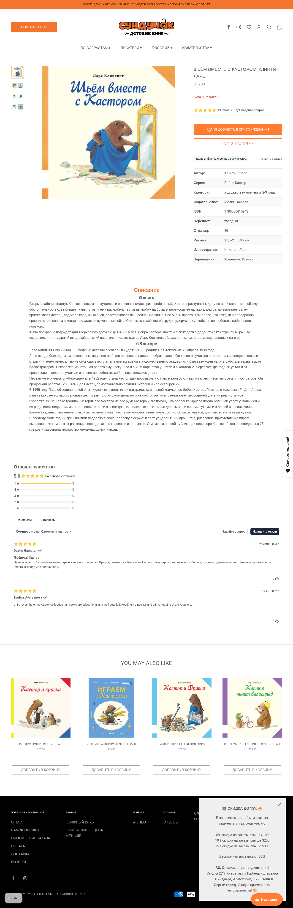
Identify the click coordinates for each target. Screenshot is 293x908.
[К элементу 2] (17, 85)
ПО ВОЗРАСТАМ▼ (95, 48)
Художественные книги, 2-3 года (249, 192)
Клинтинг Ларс (235, 173)
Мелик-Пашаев (236, 202)
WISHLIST (140, 822)
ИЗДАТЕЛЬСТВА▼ (197, 48)
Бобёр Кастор (235, 183)
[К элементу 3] (17, 96)
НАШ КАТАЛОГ (34, 27)
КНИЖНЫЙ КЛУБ (80, 822)
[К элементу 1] (17, 72)
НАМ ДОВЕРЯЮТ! (25, 830)
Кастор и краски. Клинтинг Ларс (41, 744)
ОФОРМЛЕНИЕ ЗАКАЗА (30, 838)
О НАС (16, 822)
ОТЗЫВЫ (171, 822)
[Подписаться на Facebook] (13, 878)
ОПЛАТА (18, 846)
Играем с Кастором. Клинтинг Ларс (111, 744)
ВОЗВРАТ (19, 862)
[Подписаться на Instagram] (25, 878)
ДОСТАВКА (20, 854)
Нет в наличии (237, 143)
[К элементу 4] (17, 107)
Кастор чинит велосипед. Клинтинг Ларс (252, 744)
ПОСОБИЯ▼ (162, 48)
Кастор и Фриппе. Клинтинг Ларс (182, 744)
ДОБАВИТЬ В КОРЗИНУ (40, 770)
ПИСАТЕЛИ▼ (131, 48)
